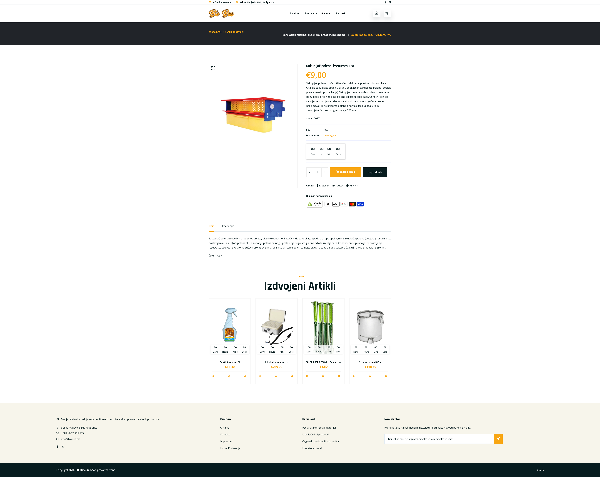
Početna (294, 13)
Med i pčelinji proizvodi (315, 434)
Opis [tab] (211, 226)
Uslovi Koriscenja (230, 448)
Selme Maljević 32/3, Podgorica (256, 2)
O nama (325, 13)
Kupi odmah (375, 172)
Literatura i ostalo (312, 448)
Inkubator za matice (276, 362)
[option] (253, 126)
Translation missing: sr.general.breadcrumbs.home (313, 35)
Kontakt (340, 13)
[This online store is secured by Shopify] (315, 204)
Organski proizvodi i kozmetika (320, 441)
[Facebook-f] (386, 2)
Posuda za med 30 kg (370, 362)
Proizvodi (310, 13)
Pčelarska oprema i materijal (319, 427)
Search (540, 470)
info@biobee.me (221, 2)
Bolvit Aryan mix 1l (230, 362)
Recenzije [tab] (228, 226)
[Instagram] (390, 2)
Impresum (226, 441)
